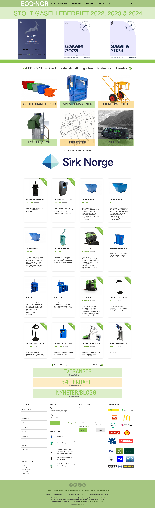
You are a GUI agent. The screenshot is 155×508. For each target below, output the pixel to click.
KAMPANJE (24, 445)
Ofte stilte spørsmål (103, 490)
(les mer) (87, 426)
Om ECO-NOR (25, 441)
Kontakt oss (24, 436)
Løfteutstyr (101, 3)
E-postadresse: (83, 415)
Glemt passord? (72, 423)
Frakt (49, 490)
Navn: (80, 408)
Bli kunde (24, 467)
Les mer (100, 430)
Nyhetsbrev (86, 490)
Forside (53, 3)
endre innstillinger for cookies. (95, 501)
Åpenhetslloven (26, 469)
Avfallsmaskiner (76, 3)
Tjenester (24, 432)
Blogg (93, 490)
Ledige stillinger (25, 450)
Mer (110, 3)
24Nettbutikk (81, 504)
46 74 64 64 (85, 494)
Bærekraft (24, 471)
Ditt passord (53, 415)
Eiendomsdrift (89, 3)
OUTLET (23, 454)
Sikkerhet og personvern (73, 490)
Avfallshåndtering (62, 3)
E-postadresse (54, 408)
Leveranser (24, 427)
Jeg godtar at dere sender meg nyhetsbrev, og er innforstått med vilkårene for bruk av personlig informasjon (92, 424)
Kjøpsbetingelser (57, 490)
